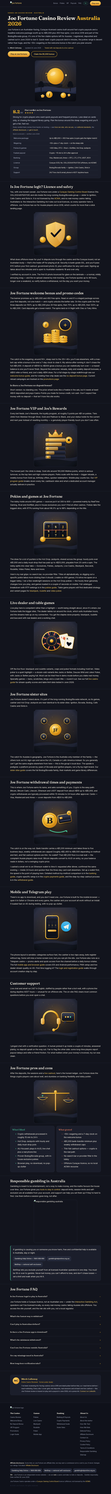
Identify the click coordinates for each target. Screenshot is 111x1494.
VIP (67, 3)
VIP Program (14, 1427)
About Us (83, 1417)
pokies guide (51, 587)
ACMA (57, 198)
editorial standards (84, 127)
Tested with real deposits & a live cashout (59, 48)
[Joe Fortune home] (17, 3)
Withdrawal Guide (63, 1424)
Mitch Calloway (29, 1379)
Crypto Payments (63, 1421)
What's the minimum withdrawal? (25, 1340)
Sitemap (83, 1455)
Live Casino (37, 1421)
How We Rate (85, 1427)
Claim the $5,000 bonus (44, 54)
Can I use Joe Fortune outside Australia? (29, 1347)
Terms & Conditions (87, 1448)
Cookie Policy (85, 1444)
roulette (42, 591)
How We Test (85, 1424)
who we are (69, 127)
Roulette (36, 1427)
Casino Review (15, 1417)
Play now (95, 3)
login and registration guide (71, 968)
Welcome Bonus (16, 1421)
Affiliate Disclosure (87, 1434)
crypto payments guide (53, 877)
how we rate (59, 127)
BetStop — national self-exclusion (28, 1264)
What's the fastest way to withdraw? (26, 1316)
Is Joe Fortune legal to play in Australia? (28, 1296)
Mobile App (37, 1434)
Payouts (73, 3)
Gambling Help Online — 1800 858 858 (29, 1259)
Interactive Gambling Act (86, 1302)
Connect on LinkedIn (87, 1391)
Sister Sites (61, 1427)
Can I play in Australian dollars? (25, 1324)
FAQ (79, 3)
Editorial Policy (85, 1431)
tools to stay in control (50, 1189)
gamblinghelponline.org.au (59, 1259)
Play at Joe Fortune (19, 54)
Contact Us (84, 1438)
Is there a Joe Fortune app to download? (28, 1332)
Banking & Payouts (63, 1417)
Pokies (62, 3)
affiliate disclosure (19, 130)
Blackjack (36, 1424)
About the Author (86, 1421)
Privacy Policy (85, 1441)
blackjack (34, 591)
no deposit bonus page (77, 376)
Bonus (55, 3)
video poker (56, 591)
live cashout (49, 1073)
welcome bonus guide (20, 376)
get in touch (33, 130)
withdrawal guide (25, 880)
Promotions (14, 1431)
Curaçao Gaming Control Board (73, 192)
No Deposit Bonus (16, 1424)
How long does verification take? (25, 1363)
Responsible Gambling (88, 1451)
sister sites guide (17, 770)
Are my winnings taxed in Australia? (26, 1355)
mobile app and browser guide (31, 965)
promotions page (51, 379)
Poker (35, 1431)
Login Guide (14, 1434)
